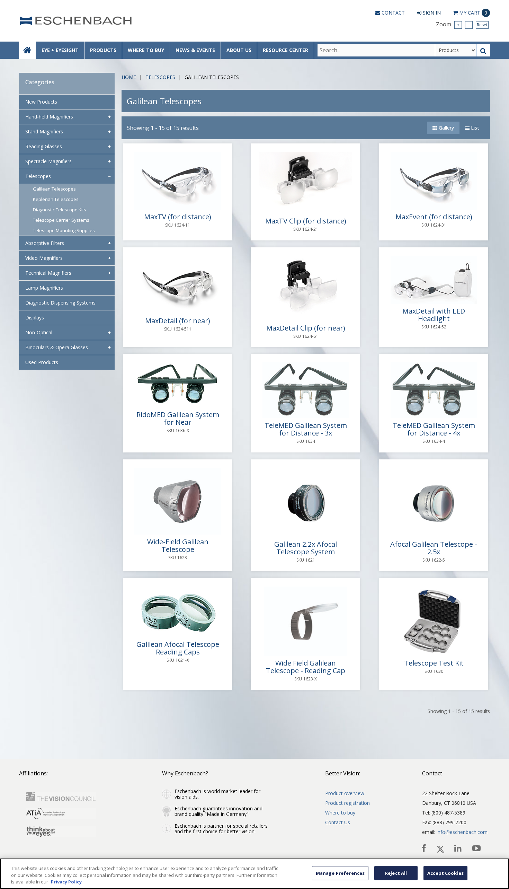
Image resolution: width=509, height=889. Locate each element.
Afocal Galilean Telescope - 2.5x (433, 548)
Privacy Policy (66, 882)
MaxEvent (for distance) (433, 217)
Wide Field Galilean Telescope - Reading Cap (305, 667)
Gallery (445, 127)
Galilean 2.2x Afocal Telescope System (305, 548)
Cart (473, 12)
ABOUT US (238, 50)
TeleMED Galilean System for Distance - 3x (306, 429)
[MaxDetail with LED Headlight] (433, 280)
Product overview (344, 793)
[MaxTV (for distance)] (178, 181)
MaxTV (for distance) (177, 217)
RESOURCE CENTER (285, 50)
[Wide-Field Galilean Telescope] (178, 501)
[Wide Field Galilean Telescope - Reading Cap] (305, 621)
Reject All (396, 873)
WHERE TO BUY (146, 50)
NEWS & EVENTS (195, 50)
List (474, 127)
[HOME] (27, 50)
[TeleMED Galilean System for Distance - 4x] (433, 390)
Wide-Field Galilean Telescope (177, 545)
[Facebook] (424, 848)
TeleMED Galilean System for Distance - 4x (434, 429)
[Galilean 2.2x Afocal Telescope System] (305, 502)
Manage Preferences (340, 873)
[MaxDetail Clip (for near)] (305, 288)
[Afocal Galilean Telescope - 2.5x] (433, 502)
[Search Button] (483, 50)
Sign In (431, 12)
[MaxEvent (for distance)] (433, 181)
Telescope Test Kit (434, 663)
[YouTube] (477, 848)
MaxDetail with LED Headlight (433, 315)
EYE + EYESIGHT (60, 50)
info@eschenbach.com (462, 832)
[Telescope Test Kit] (433, 621)
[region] (254, 873)
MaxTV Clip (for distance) (305, 221)
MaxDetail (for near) (177, 321)
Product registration (347, 803)
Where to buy (340, 812)
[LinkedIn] (458, 848)
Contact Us (337, 822)
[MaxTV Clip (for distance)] (305, 183)
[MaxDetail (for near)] (178, 285)
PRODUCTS (103, 50)
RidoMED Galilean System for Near (177, 418)
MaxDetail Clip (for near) (305, 328)
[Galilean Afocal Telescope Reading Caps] (178, 612)
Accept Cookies (445, 873)
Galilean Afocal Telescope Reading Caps (177, 648)
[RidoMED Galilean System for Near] (178, 384)
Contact (392, 12)
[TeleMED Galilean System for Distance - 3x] (305, 390)
